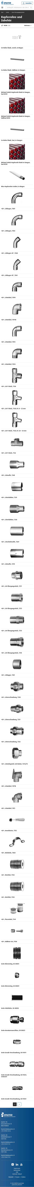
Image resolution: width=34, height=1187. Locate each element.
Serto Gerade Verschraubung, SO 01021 (13, 1099)
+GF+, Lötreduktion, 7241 (9, 497)
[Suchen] (31, 7)
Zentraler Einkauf (17, 1174)
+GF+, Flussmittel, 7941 (8, 919)
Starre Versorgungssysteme (18, 12)
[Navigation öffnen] (2, 7)
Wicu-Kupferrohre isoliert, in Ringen (12, 186)
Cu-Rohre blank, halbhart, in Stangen (13, 70)
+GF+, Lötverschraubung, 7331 (10, 720)
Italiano (23, 1177)
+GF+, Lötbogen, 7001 (8, 209)
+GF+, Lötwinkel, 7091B (8, 320)
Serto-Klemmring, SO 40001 (10, 964)
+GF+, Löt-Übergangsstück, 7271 (11, 586)
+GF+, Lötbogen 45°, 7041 (9, 275)
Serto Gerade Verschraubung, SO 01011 (13, 1053)
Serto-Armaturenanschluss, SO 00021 (13, 1030)
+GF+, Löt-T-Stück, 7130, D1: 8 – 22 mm (13, 409)
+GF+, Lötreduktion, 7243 (9, 520)
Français (17, 1177)
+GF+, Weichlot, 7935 (8, 897)
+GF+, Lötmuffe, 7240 (8, 475)
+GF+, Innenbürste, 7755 (9, 831)
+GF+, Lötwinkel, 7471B (8, 786)
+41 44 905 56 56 (6, 1131)
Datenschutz (17, 1170)
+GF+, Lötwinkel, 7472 (8, 808)
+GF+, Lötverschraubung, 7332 (10, 742)
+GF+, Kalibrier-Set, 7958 (9, 942)
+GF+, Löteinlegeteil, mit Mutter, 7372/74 (14, 764)
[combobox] (18, 7)
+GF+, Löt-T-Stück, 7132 (8, 453)
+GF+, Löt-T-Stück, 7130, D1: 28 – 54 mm (13, 431)
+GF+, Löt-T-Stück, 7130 (8, 386)
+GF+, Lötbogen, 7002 (8, 231)
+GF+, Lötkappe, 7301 (8, 675)
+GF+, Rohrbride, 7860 (8, 853)
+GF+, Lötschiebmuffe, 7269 (10, 542)
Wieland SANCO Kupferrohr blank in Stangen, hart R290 (15, 93)
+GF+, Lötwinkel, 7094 (8, 364)
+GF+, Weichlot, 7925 (8, 875)
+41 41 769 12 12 (5, 1144)
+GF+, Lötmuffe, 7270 (8, 564)
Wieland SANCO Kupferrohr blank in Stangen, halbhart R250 (15, 117)
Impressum (17, 1168)
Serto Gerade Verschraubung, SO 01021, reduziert (14, 1076)
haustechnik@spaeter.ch (8, 1129)
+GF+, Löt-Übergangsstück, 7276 (11, 653)
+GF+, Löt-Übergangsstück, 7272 (11, 608)
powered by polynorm (17, 1185)
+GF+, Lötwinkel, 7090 (8, 298)
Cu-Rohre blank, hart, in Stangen (11, 140)
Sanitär (7, 12)
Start (2, 12)
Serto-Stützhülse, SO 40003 (10, 1008)
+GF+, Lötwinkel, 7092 (8, 342)
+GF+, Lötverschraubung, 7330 (11, 697)
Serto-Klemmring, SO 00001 (10, 986)
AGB (17, 1172)
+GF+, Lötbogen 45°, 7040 (9, 253)
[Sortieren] (27, 25)
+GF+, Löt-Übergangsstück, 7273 (11, 631)
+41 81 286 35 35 (5, 1157)
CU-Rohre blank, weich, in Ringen (12, 48)
